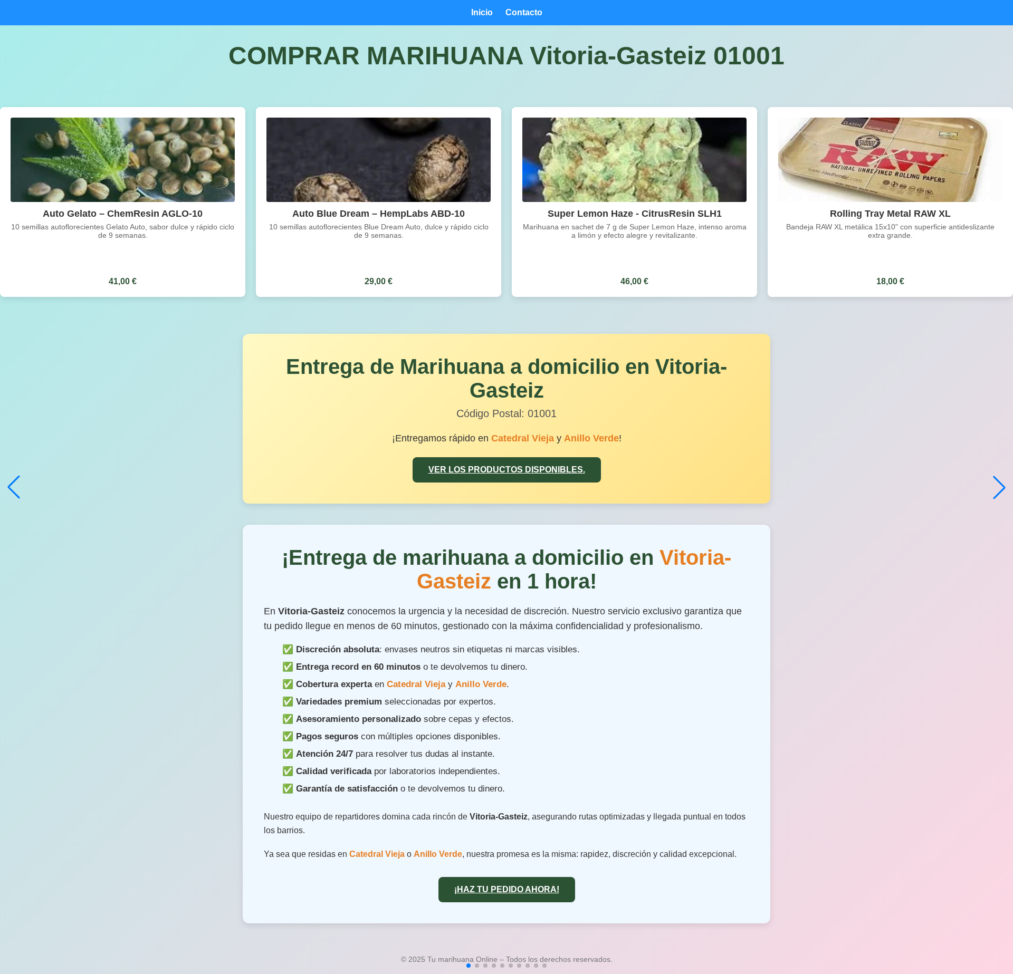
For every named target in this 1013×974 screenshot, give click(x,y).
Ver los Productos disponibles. (506, 469)
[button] (468, 965)
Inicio (482, 12)
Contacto (523, 12)
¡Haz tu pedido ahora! (506, 889)
